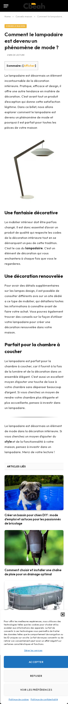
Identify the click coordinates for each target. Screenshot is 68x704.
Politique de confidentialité (44, 699)
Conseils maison (15, 26)
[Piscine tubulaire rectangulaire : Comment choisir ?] (34, 598)
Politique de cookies (19, 699)
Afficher (29, 65)
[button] (62, 614)
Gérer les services (33, 650)
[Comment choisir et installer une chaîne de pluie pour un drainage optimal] (34, 547)
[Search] (62, 6)
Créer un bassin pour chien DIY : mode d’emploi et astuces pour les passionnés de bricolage (33, 519)
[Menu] (6, 6)
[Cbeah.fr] (34, 6)
